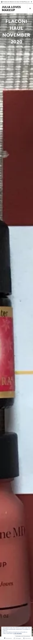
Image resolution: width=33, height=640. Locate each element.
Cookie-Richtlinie (17, 633)
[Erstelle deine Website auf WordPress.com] (16, 2)
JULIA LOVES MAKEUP (11, 8)
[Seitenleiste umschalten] (30, 8)
